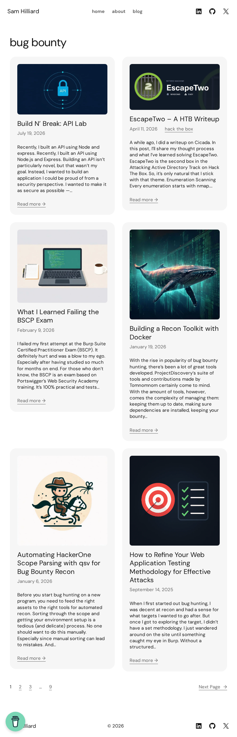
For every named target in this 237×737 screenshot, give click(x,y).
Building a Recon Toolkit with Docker (174, 332)
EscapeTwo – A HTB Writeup (174, 119)
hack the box (179, 129)
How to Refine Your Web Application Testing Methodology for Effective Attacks (170, 567)
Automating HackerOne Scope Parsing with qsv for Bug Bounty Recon (58, 563)
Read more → (31, 204)
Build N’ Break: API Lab (52, 123)
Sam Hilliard (23, 11)
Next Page (213, 687)
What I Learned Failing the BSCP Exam (58, 316)
